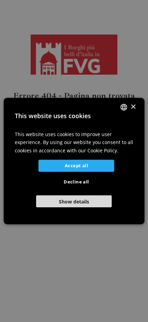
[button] (74, 201)
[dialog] (74, 161)
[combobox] (123, 107)
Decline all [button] (76, 182)
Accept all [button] (76, 165)
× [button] (133, 107)
